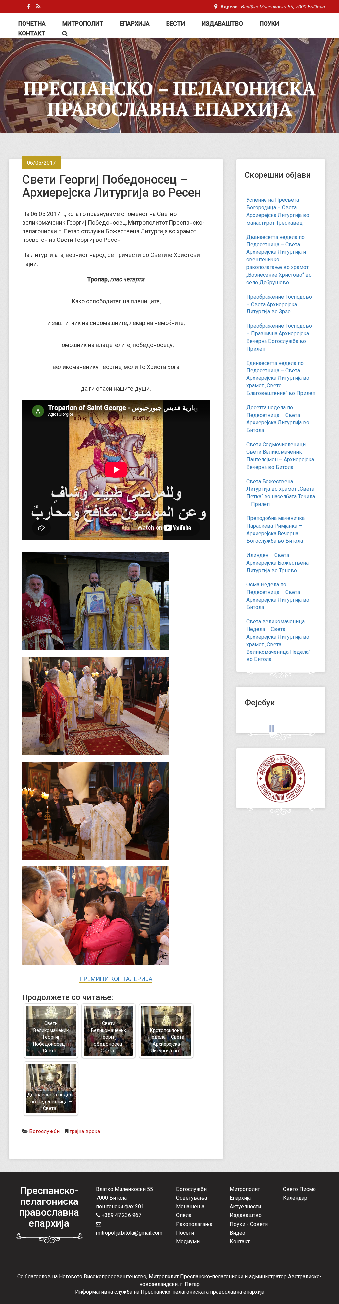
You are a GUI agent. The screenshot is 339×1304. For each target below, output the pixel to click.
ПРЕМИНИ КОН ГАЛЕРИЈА (115, 978)
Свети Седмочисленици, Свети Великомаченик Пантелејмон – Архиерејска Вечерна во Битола (280, 455)
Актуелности (245, 1206)
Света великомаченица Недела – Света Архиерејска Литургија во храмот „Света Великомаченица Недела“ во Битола (278, 640)
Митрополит (82, 23)
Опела (183, 1215)
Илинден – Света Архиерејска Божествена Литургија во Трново (277, 563)
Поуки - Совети (249, 1224)
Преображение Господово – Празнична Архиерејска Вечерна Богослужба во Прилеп (279, 337)
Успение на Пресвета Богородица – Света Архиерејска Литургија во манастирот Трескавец (277, 211)
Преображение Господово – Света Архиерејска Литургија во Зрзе (279, 304)
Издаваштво (222, 23)
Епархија (135, 23)
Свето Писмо (299, 1189)
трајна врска (85, 1131)
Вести (175, 23)
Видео (237, 1233)
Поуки (269, 23)
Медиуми (188, 1241)
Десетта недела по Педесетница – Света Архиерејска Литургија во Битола (277, 419)
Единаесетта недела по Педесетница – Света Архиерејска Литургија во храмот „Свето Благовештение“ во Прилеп (280, 378)
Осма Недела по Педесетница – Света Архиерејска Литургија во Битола (277, 596)
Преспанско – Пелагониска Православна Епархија (169, 98)
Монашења (190, 1206)
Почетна (32, 23)
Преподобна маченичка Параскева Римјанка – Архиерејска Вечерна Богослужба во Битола (275, 529)
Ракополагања (194, 1224)
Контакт (31, 33)
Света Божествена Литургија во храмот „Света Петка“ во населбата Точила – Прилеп (280, 493)
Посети (185, 1233)
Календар (295, 1198)
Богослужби (44, 1131)
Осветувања (191, 1198)
